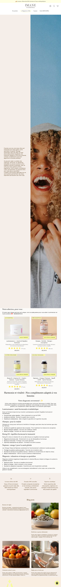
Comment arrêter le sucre (8, 570)
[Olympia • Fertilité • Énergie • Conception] (44, 328)
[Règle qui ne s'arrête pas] (45, 554)
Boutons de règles (6, 505)
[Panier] (57, 6)
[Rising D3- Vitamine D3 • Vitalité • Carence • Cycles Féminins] (17, 365)
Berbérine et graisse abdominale (39, 532)
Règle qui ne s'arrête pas (37, 570)
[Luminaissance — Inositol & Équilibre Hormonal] (17, 328)
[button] (15, 11)
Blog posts (30, 500)
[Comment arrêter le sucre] (16, 554)
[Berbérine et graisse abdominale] (45, 516)
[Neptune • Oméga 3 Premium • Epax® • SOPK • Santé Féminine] (44, 365)
